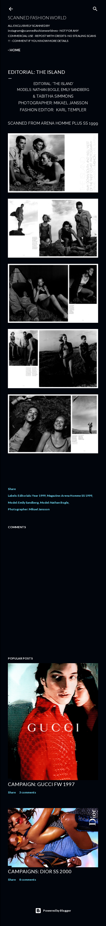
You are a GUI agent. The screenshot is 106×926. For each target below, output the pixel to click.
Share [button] (12, 489)
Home (15, 50)
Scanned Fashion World (37, 17)
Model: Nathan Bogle (54, 502)
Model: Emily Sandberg (23, 502)
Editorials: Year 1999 (32, 495)
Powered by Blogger (57, 910)
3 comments (27, 792)
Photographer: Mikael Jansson (29, 509)
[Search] (95, 8)
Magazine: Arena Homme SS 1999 (69, 495)
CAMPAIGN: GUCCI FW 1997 (41, 784)
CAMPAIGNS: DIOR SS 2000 (39, 871)
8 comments (27, 879)
